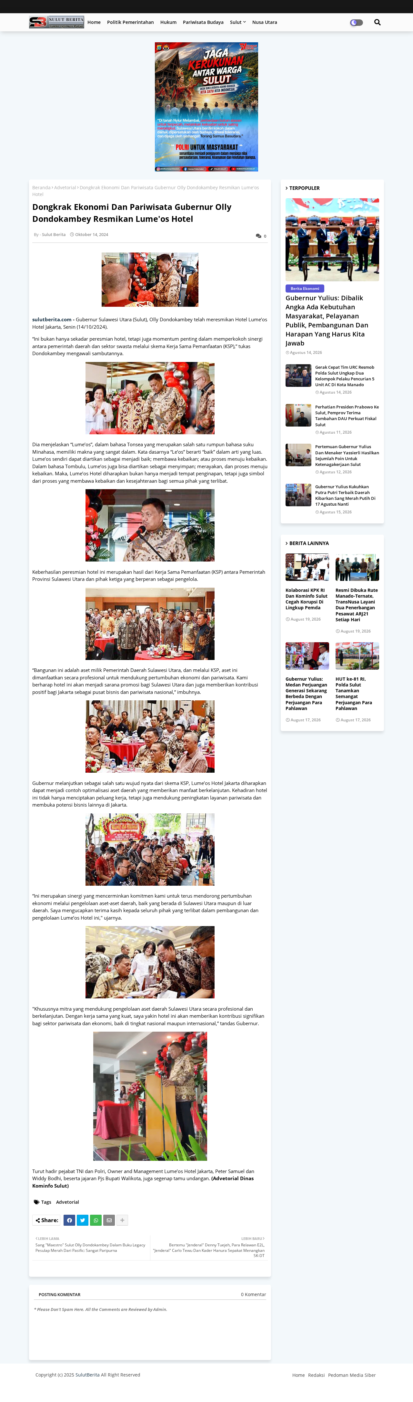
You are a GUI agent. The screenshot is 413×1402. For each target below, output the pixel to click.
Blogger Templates (81, 1390)
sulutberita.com (52, 319)
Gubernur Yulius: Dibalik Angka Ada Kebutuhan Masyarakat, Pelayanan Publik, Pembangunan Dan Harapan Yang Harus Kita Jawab (327, 320)
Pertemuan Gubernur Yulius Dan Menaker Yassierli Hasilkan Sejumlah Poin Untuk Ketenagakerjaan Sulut (347, 455)
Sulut (236, 22)
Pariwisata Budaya (203, 22)
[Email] (109, 1220)
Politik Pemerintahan (130, 22)
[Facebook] (69, 1220)
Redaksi (316, 1375)
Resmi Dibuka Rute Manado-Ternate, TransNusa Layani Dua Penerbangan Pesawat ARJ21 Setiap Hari (357, 605)
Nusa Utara (264, 22)
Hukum (168, 22)
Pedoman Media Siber (352, 1375)
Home (94, 22)
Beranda (41, 187)
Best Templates (155, 1390)
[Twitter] (82, 1220)
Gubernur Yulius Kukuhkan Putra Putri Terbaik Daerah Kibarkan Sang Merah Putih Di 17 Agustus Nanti (345, 495)
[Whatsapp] (96, 1220)
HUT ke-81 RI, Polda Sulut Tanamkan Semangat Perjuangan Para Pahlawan (354, 693)
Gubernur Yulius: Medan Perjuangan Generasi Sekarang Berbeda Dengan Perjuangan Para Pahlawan (306, 693)
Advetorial (65, 187)
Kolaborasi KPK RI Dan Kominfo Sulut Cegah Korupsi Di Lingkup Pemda (306, 599)
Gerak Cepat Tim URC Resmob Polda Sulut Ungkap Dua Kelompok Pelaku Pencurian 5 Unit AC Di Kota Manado (344, 376)
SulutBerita (88, 1375)
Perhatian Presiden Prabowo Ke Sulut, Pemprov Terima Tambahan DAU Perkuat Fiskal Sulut (347, 416)
